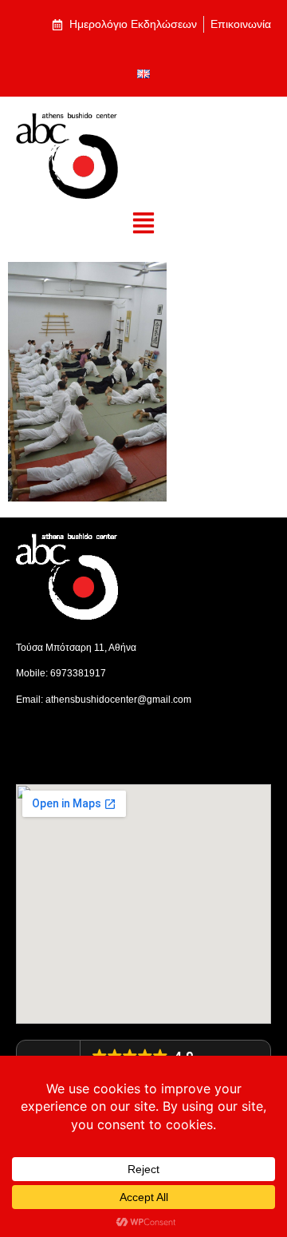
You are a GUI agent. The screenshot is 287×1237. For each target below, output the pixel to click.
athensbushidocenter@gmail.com (118, 699)
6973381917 (78, 673)
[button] (144, 224)
